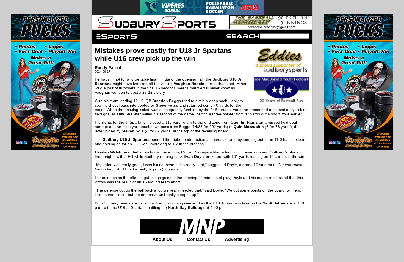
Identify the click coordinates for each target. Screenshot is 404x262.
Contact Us (198, 239)
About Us (162, 239)
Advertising (237, 239)
